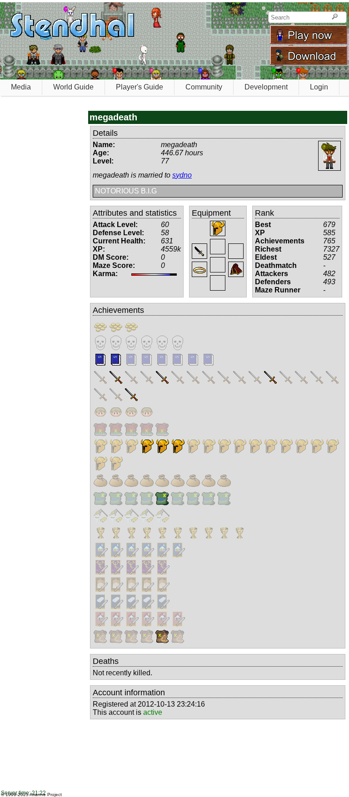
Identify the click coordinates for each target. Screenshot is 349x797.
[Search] (334, 17)
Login (319, 87)
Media (21, 87)
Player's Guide (139, 87)
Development (266, 87)
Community (203, 87)
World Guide (73, 87)
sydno (182, 175)
